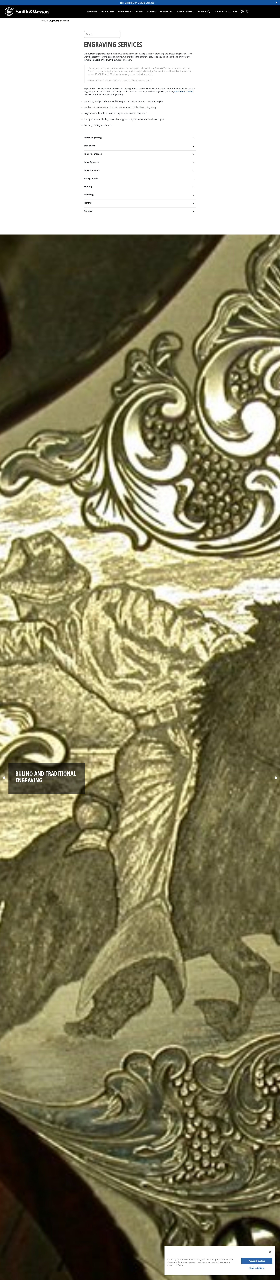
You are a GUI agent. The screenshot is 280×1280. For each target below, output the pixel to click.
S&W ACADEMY (185, 11)
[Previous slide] (3, 778)
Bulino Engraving (93, 138)
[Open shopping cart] (247, 11)
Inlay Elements (91, 162)
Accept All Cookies (257, 1261)
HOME (43, 20)
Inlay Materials (92, 170)
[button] (210, 11)
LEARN (139, 11)
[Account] (242, 11)
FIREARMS (91, 11)
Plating (88, 203)
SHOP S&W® (107, 11)
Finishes (88, 211)
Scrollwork (89, 146)
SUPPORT (152, 11)
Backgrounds (91, 178)
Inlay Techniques (93, 154)
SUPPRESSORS (125, 11)
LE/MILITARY (167, 11)
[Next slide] (276, 778)
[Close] (270, 1252)
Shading (88, 186)
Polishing (89, 194)
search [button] (202, 11)
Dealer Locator (224, 11)
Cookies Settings (256, 1268)
